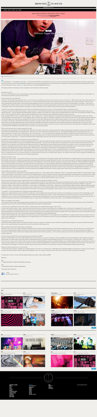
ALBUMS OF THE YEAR (12, 392)
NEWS (10, 387)
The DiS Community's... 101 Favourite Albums (58, 353)
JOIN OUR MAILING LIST (32, 385)
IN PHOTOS (11, 389)
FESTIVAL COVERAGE (12, 393)
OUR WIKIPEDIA (50, 388)
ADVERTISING (50, 387)
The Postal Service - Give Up (28, 335)
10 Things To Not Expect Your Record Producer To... (59, 335)
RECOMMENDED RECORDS (13, 391)
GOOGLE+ (30, 388)
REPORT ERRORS (11, 396)
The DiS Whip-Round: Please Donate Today (8, 353)
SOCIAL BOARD (11, 395)
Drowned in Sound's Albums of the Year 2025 (81, 353)
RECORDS (10, 390)
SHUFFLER (30, 390)
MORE (93, 327)
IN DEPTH (10, 388)
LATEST (2, 290)
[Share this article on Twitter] (4, 274)
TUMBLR (30, 391)
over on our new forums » (54, 15)
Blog (17, 10)
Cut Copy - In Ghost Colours (78, 335)
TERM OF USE (50, 385)
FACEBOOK (30, 388)
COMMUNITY (11, 394)
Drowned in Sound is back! (27, 294)
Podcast (20, 10)
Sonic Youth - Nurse (26, 353)
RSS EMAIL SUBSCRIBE (32, 394)
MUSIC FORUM (11, 394)
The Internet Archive (53, 16)
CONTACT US (31, 384)
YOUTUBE (30, 392)
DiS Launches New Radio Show (6, 335)
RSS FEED (30, 393)
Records (5, 10)
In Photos (13, 10)
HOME (10, 385)
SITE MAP (10, 386)
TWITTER (30, 389)
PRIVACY (49, 386)
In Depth (9, 10)
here (22, 85)
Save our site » (48, 7)
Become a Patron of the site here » (12, 274)
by (6, 76)
